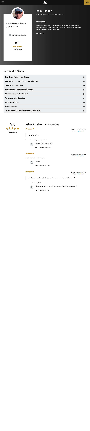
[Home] (45, 2)
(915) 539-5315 (13, 27)
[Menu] (3, 2)
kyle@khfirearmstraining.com (17, 23)
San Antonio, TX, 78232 (19, 35)
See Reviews (18, 49)
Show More (40, 33)
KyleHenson (81, 131)
